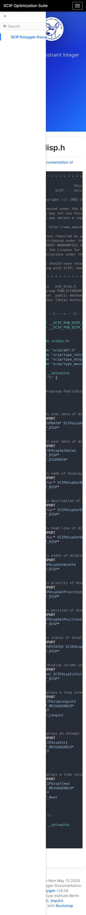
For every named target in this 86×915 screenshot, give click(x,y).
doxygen (47, 890)
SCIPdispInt (54, 742)
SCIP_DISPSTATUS (48, 647)
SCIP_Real (48, 797)
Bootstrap (64, 905)
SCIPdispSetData (58, 450)
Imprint (57, 900)
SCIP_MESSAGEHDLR (55, 706)
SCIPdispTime (55, 784)
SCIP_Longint (51, 715)
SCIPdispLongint (58, 701)
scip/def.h (63, 350)
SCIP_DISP (48, 428)
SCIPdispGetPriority (60, 592)
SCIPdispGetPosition (60, 619)
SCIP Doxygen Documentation (37, 37)
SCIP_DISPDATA (46, 423)
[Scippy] (52, 29)
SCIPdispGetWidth (57, 565)
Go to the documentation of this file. (48, 164)
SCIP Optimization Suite (25, 5)
